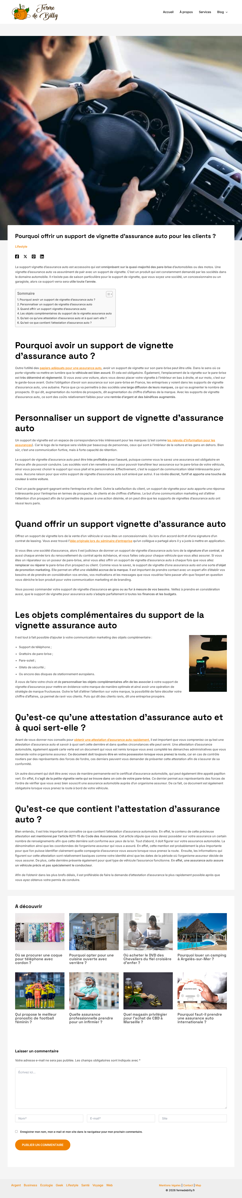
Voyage (97, 1185)
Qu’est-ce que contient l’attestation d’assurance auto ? (56, 322)
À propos (186, 12)
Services (205, 12)
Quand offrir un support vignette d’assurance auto (53, 308)
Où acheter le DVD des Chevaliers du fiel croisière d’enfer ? (147, 959)
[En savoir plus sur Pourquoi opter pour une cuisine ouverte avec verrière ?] (94, 931)
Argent (16, 1185)
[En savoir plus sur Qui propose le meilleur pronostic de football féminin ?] (39, 991)
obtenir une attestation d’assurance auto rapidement (111, 740)
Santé (85, 1185)
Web (109, 1185)
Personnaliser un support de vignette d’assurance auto (56, 304)
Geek (59, 1185)
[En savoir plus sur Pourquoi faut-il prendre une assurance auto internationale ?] (202, 991)
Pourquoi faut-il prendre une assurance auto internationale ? (200, 1018)
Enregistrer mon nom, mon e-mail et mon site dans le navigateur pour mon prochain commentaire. (81, 1131)
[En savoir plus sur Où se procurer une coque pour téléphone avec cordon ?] (39, 931)
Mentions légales (170, 1185)
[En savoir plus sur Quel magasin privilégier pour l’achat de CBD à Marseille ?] (148, 991)
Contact (188, 1185)
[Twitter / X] (25, 256)
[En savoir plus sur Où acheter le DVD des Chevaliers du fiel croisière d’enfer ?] (148, 931)
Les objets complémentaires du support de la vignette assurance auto (66, 313)
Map (198, 1185)
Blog (220, 12)
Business (30, 1185)
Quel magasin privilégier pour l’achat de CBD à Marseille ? (145, 1018)
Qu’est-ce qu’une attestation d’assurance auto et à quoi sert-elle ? (63, 318)
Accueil (168, 12)
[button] (226, 11)
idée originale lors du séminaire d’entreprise (101, 541)
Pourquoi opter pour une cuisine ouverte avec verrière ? (91, 959)
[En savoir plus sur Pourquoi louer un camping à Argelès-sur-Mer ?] (202, 931)
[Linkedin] (42, 256)
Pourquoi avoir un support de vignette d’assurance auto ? (57, 299)
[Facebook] (17, 256)
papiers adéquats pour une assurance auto (71, 368)
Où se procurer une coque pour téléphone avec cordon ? (38, 959)
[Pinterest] (34, 256)
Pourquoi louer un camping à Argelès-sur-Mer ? (202, 957)
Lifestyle (21, 246)
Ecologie (46, 1185)
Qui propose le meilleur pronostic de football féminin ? (36, 1018)
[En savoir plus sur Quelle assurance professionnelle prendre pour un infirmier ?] (94, 991)
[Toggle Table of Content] (107, 294)
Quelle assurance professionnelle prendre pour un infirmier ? (91, 1018)
